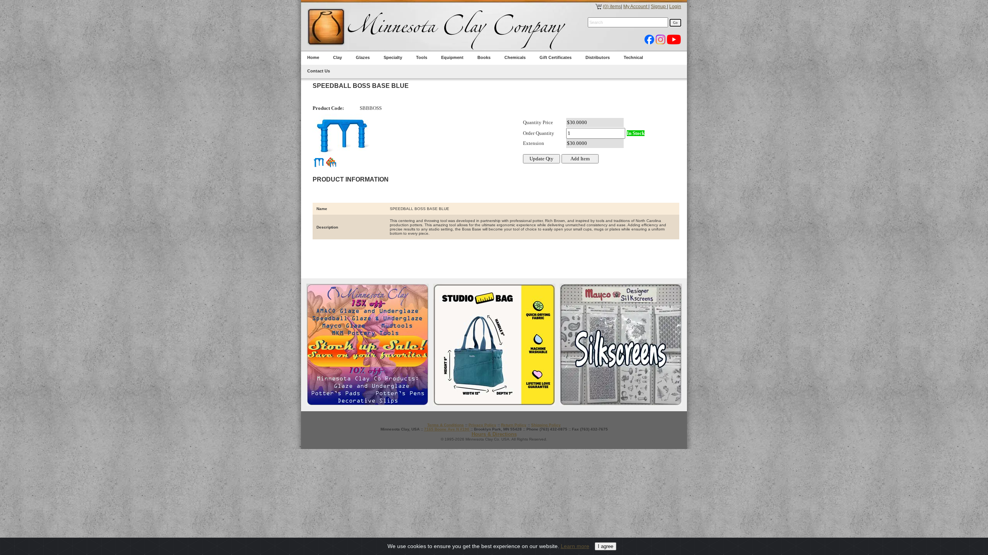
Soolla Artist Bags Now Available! (494, 345)
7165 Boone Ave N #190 (447, 429)
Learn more (575, 546)
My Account (635, 6)
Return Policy (513, 425)
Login (675, 6)
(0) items (612, 6)
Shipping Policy (546, 425)
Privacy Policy (482, 425)
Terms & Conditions (445, 425)
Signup (659, 6)
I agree (605, 546)
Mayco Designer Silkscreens (621, 345)
